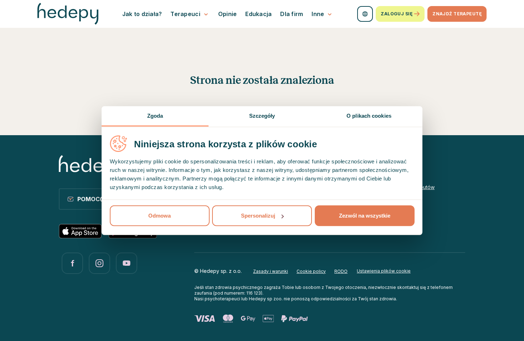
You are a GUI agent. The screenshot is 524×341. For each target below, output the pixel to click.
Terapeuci (185, 13)
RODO (341, 271)
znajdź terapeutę (457, 13)
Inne (318, 13)
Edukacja (258, 13)
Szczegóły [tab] (262, 116)
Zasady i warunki (270, 271)
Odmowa (159, 216)
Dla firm (291, 13)
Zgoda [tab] (155, 116)
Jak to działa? (142, 13)
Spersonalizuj (258, 216)
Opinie (227, 13)
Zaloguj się (396, 13)
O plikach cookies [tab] (368, 116)
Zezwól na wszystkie (364, 216)
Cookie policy (311, 271)
